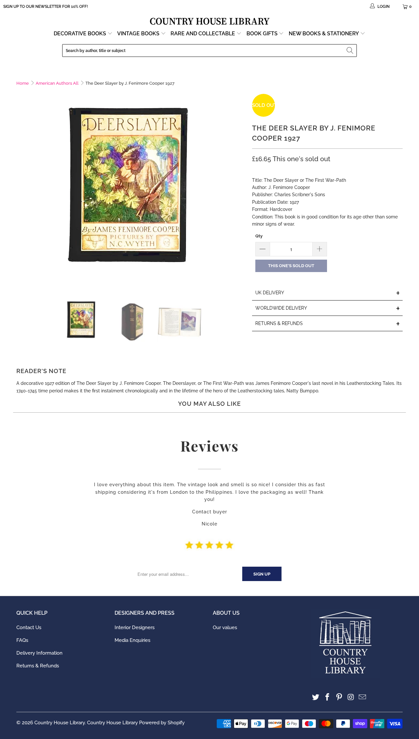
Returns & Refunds (37, 666)
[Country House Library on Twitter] (316, 697)
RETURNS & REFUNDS (327, 324)
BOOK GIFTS (262, 33)
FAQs (22, 640)
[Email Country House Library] (363, 697)
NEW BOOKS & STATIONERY (324, 33)
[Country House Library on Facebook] (328, 697)
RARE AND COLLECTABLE (203, 33)
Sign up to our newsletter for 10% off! (45, 6)
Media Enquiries (132, 640)
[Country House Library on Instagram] (351, 697)
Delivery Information (39, 653)
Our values (225, 627)
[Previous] (21, 191)
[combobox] (209, 50)
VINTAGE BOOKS (138, 33)
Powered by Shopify (162, 723)
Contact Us (28, 627)
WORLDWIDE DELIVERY (327, 308)
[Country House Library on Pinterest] (339, 697)
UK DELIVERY (327, 293)
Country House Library (59, 723)
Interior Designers (135, 627)
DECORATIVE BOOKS (80, 33)
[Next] (240, 191)
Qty (259, 235)
